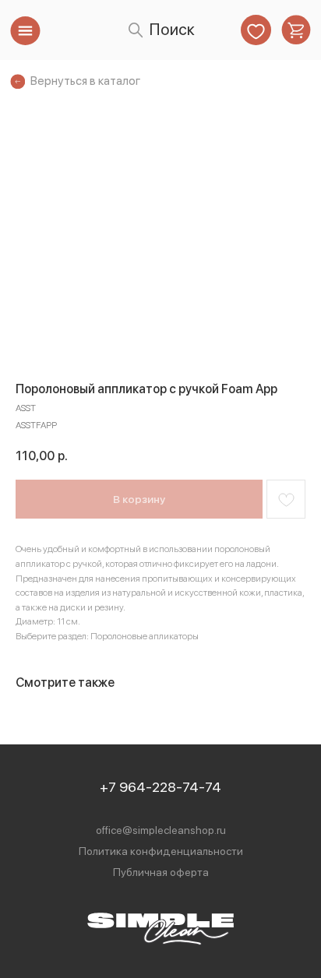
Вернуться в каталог (85, 80)
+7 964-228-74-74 (160, 787)
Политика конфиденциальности (161, 851)
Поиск (172, 29)
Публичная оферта (161, 872)
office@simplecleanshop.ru (161, 830)
